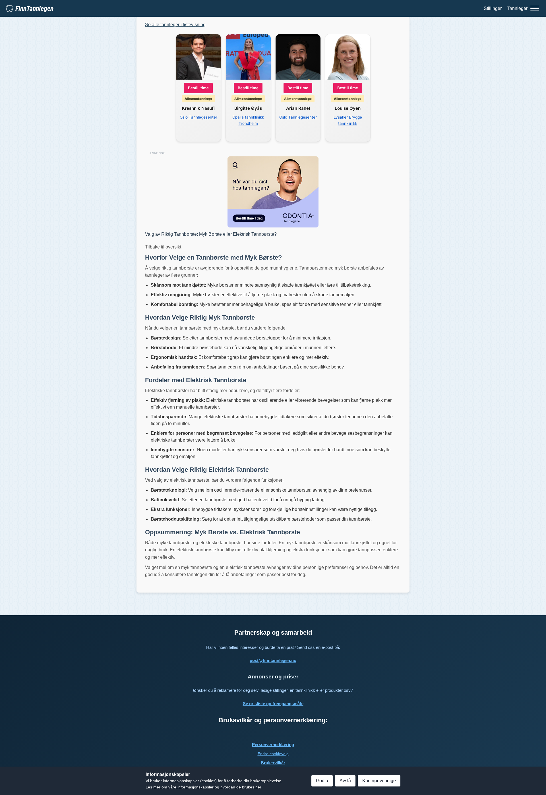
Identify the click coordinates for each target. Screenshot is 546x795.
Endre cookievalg (273, 753)
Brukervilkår (273, 762)
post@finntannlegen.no (273, 660)
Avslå (345, 780)
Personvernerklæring (273, 744)
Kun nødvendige (379, 780)
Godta (322, 780)
